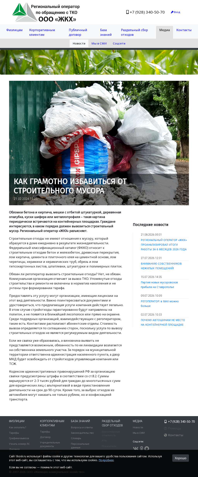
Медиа (164, 30)
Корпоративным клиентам (42, 32)
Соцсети (119, 43)
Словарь (76, 438)
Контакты (184, 30)
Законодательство (82, 432)
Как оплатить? (17, 427)
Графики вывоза (19, 438)
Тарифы (14, 432)
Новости (79, 43)
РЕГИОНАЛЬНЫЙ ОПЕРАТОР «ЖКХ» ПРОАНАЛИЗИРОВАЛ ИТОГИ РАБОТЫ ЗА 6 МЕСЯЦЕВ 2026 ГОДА (164, 244)
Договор (14, 449)
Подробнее (106, 460)
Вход (176, 12)
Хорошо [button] (180, 458)
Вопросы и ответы (82, 427)
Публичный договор (78, 32)
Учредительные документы (50, 444)
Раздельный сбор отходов (134, 32)
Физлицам (14, 30)
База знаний (106, 32)
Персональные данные (80, 445)
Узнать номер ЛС (19, 443)
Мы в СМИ (99, 43)
